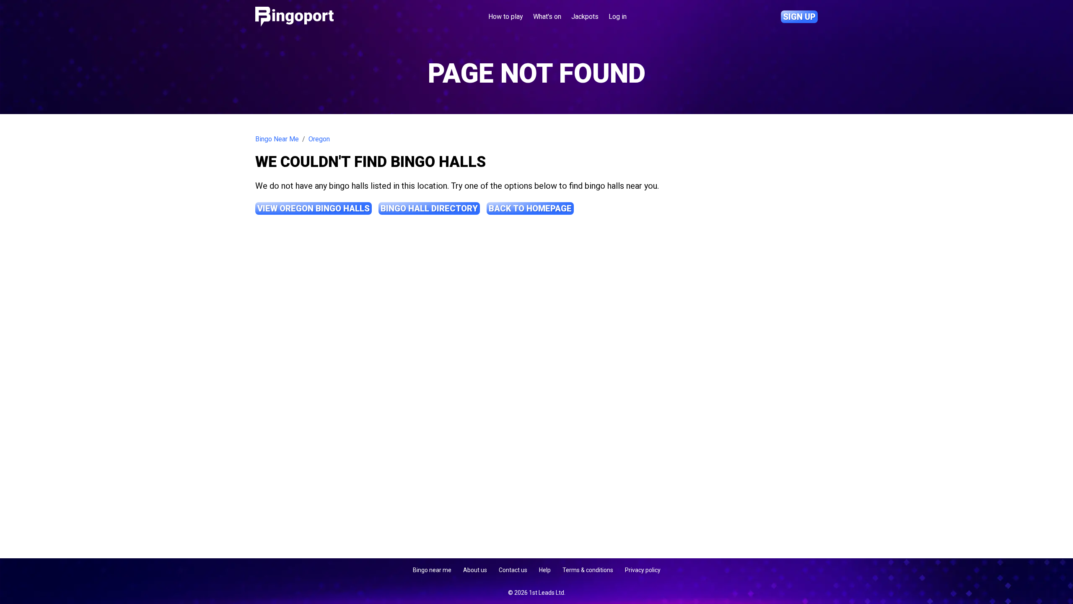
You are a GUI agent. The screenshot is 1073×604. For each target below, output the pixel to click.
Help (545, 570)
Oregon (319, 139)
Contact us (513, 570)
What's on (547, 17)
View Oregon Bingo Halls (313, 208)
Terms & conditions (587, 570)
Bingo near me (432, 570)
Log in (618, 17)
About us (475, 570)
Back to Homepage (530, 208)
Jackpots (585, 17)
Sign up (799, 17)
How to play (505, 17)
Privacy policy (643, 570)
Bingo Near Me (277, 139)
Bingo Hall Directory (429, 208)
